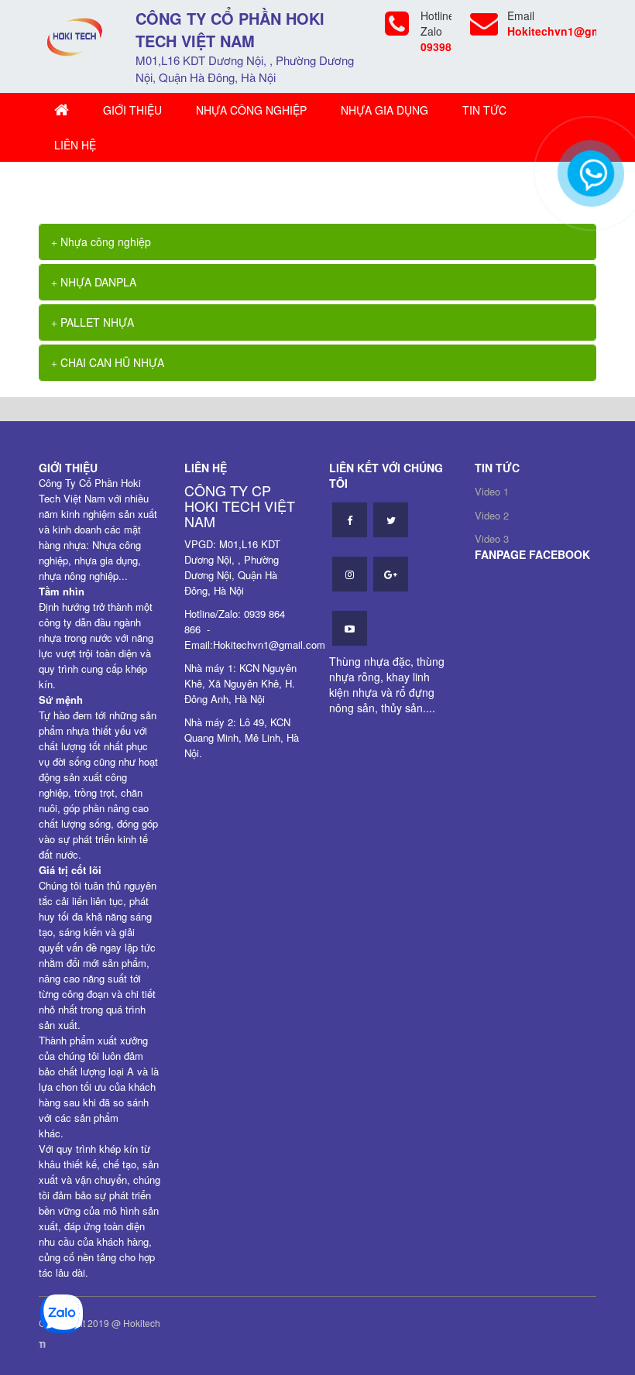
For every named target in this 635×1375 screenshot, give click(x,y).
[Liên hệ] (588, 181)
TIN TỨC (484, 110)
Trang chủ (83, 185)
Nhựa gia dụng (384, 110)
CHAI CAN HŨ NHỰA (110, 362)
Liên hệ (75, 145)
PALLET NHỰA (95, 322)
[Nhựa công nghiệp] (75, 35)
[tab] (317, 242)
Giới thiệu (132, 110)
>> (118, 185)
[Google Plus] (390, 574)
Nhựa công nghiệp (251, 110)
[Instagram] (349, 574)
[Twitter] (390, 519)
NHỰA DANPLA (96, 282)
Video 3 (492, 538)
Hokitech (141, 1322)
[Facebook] (349, 519)
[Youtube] (349, 628)
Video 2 (492, 515)
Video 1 (492, 491)
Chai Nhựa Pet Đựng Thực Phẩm (209, 185)
